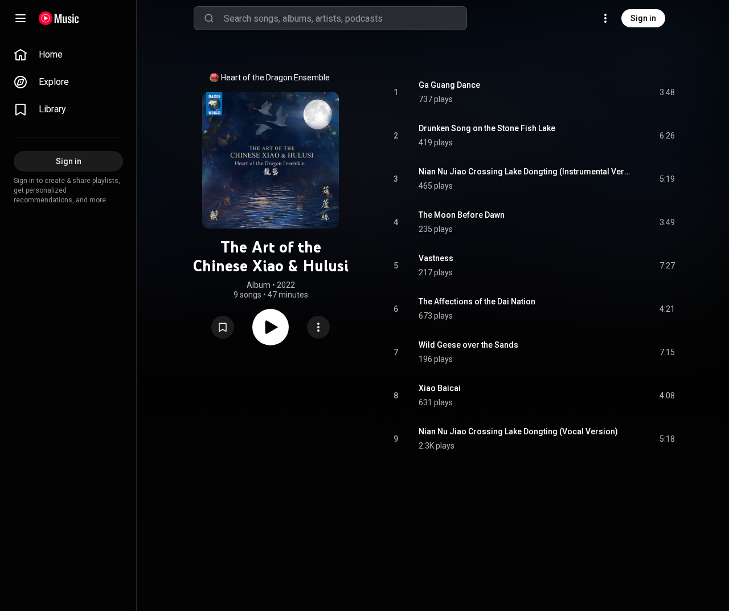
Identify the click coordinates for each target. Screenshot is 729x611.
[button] (222, 327)
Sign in (643, 18)
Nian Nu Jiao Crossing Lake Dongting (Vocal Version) (518, 431)
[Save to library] (223, 327)
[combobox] (345, 18)
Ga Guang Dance (449, 84)
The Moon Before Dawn (462, 214)
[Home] (59, 18)
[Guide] (20, 18)
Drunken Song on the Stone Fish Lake (487, 128)
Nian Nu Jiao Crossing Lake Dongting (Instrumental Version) (526, 171)
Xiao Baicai (440, 388)
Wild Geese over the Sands (468, 344)
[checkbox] (667, 92)
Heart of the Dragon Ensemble (275, 77)
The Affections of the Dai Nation (477, 301)
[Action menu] (318, 327)
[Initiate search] (209, 18)
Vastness (436, 258)
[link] (68, 54)
